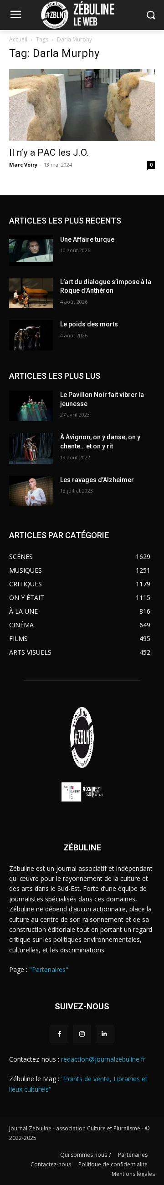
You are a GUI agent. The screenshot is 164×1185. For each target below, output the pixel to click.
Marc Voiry (23, 164)
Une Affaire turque (87, 239)
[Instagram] (82, 1034)
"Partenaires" (48, 969)
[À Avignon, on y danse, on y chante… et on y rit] (31, 448)
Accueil (18, 39)
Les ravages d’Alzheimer (97, 479)
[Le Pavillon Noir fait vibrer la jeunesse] (31, 406)
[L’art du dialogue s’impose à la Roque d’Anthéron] (31, 293)
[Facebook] (59, 1034)
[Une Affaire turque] (31, 250)
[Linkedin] (104, 1034)
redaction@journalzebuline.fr (103, 1059)
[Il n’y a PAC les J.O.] (82, 105)
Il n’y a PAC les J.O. (49, 152)
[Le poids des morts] (31, 335)
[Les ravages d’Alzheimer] (31, 491)
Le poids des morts (89, 324)
